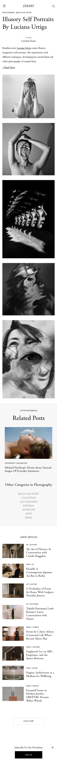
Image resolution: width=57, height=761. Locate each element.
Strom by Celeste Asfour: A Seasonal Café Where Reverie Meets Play (40, 635)
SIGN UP (28, 755)
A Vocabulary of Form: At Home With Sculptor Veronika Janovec (40, 592)
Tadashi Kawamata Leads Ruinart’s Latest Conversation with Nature (40, 614)
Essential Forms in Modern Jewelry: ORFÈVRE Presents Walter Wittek (37, 695)
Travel (28, 517)
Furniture (36, 647)
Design (29, 627)
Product (35, 686)
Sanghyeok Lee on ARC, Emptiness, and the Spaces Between (39, 655)
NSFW (28, 513)
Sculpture (33, 545)
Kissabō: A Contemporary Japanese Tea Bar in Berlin (39, 572)
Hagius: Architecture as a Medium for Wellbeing (40, 674)
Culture (34, 668)
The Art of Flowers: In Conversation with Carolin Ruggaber (38, 552)
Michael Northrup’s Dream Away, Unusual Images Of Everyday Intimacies (28, 469)
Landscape (28, 509)
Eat (33, 564)
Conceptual (28, 497)
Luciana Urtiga (24, 48)
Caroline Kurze (28, 41)
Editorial (28, 505)
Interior (35, 627)
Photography (8, 12)
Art (27, 545)
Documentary (21, 463)
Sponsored (33, 604)
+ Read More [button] (8, 67)
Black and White (23, 12)
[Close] (52, 747)
